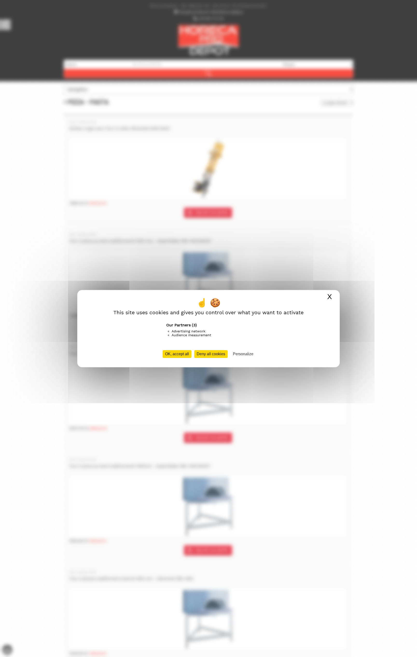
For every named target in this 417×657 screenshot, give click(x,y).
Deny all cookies (211, 354)
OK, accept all (177, 354)
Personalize (243, 354)
